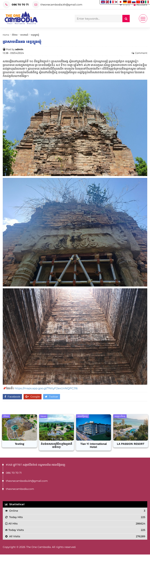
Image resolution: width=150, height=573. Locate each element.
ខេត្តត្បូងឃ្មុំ (35, 35)
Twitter (53, 396)
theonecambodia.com (20, 489)
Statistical (16, 504)
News (43, 416)
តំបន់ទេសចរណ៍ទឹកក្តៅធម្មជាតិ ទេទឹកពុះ (56, 445)
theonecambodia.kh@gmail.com (61, 4)
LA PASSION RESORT (130, 444)
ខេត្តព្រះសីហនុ (120, 416)
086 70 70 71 (20, 4)
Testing (19, 444)
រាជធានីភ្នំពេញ (82, 416)
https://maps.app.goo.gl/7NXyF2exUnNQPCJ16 (46, 388)
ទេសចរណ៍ (24, 35)
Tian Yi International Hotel (93, 445)
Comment (141, 53)
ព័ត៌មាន (15, 35)
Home (6, 35)
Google (35, 396)
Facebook (13, 396)
